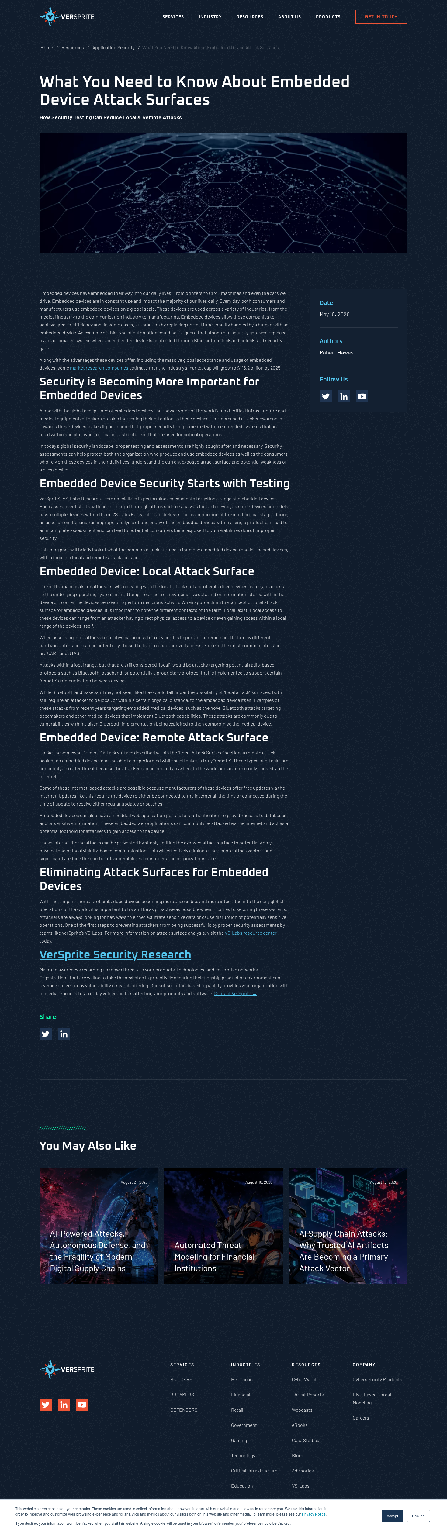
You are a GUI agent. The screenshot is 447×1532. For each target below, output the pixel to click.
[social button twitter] (326, 396)
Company (364, 1364)
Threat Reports (308, 1394)
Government (244, 1425)
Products (328, 17)
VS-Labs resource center (251, 933)
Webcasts (302, 1410)
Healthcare (242, 1379)
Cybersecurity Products (377, 1379)
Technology (243, 1455)
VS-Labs (301, 1486)
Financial (240, 1394)
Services (173, 17)
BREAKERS (182, 1394)
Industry (210, 17)
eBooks (300, 1425)
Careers (361, 1417)
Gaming (239, 1440)
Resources (250, 17)
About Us (289, 17)
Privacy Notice (314, 1513)
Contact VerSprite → (235, 993)
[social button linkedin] (344, 396)
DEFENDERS (183, 1410)
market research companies (99, 368)
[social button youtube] (362, 396)
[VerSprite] (67, 18)
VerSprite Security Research (115, 955)
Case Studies (305, 1440)
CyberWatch (304, 1379)
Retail (237, 1410)
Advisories (303, 1470)
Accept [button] (392, 1515)
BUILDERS (181, 1379)
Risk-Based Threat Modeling (372, 1398)
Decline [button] (418, 1515)
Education (242, 1486)
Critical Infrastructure (254, 1470)
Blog (296, 1455)
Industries (245, 1364)
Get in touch (381, 17)
